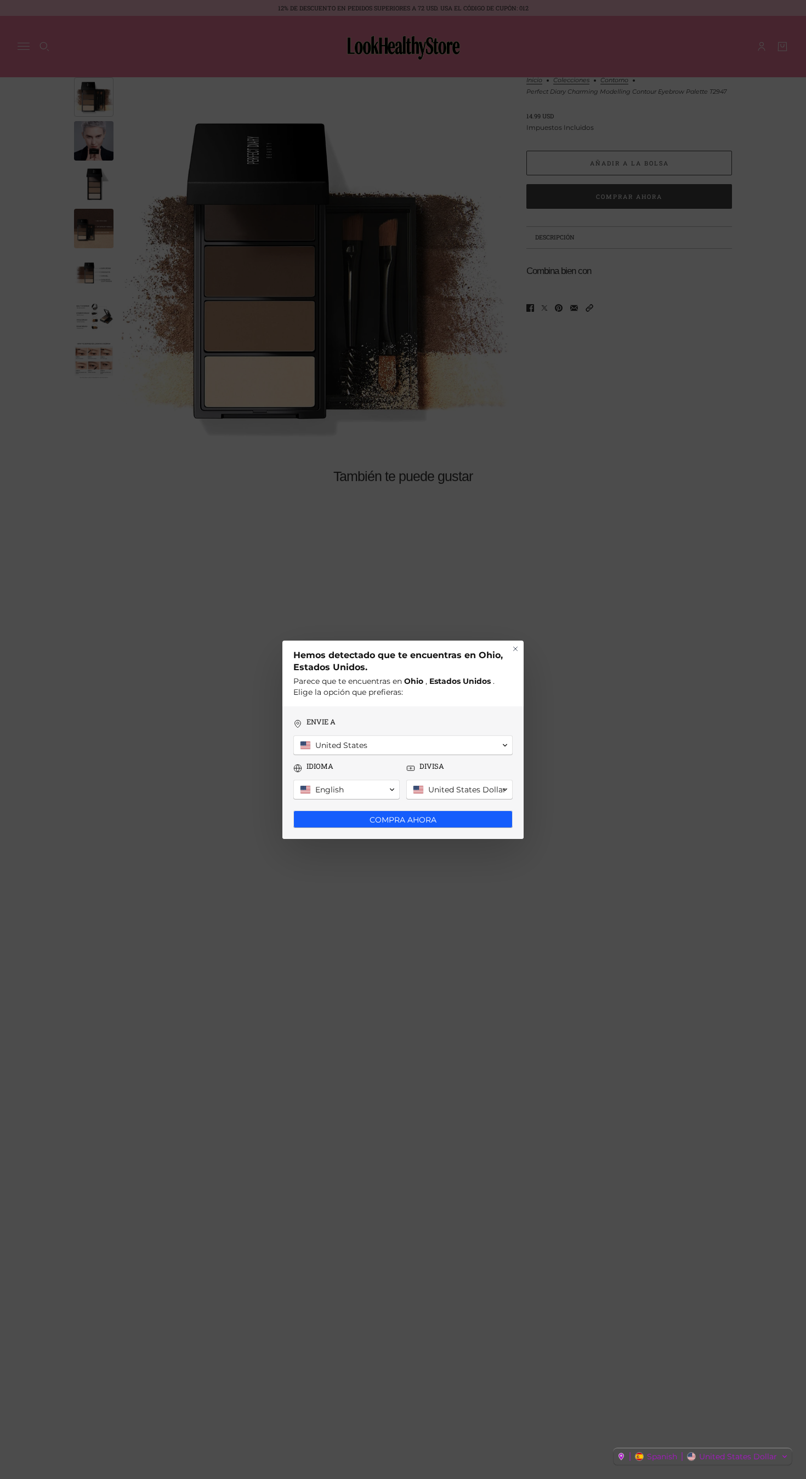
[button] (702, 1456)
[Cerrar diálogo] (515, 649)
